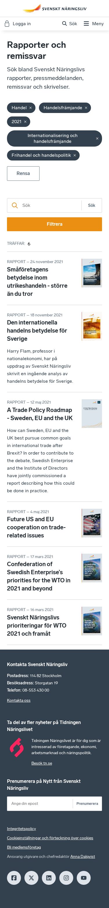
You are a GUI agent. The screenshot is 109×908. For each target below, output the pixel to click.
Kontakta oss (19, 700)
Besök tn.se (41, 763)
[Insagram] (66, 878)
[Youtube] (84, 878)
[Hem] (55, 8)
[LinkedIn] (49, 878)
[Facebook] (14, 878)
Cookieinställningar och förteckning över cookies (50, 838)
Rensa (23, 173)
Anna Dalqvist (82, 856)
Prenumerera (87, 803)
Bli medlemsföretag (24, 847)
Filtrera (54, 224)
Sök (91, 205)
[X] (31, 878)
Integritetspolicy (21, 828)
